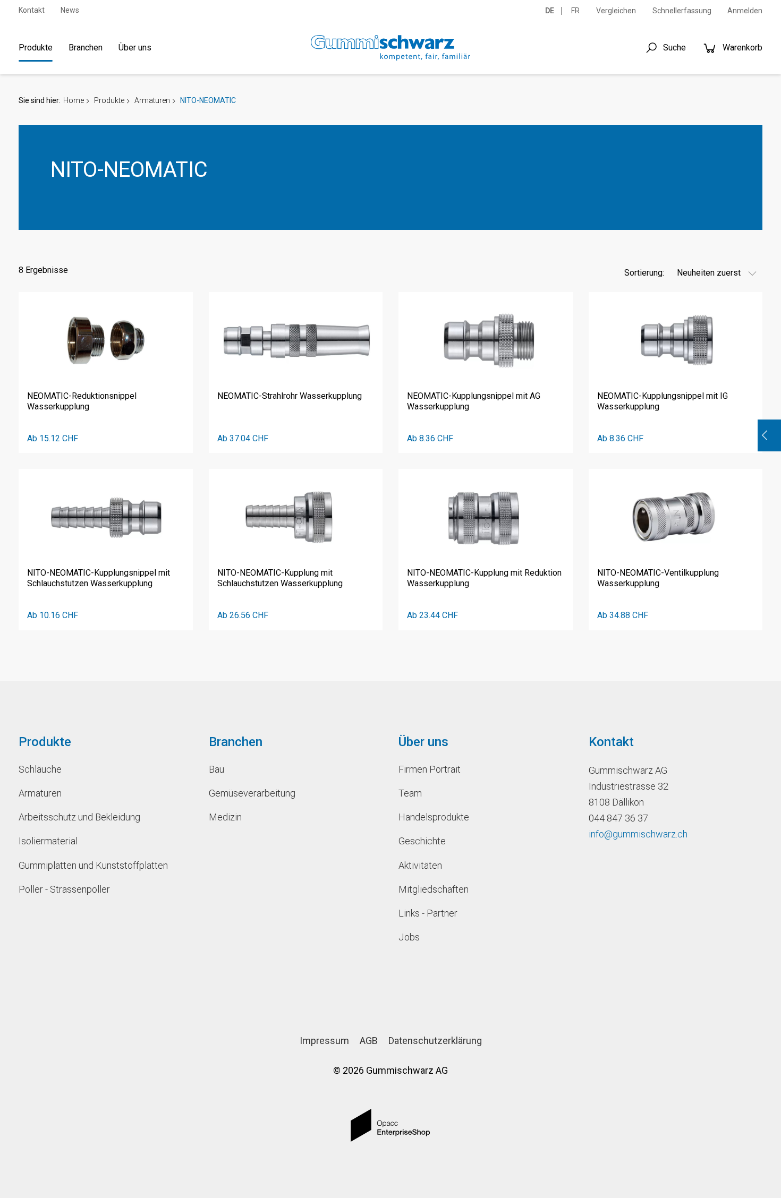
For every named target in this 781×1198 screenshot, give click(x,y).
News (70, 10)
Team (410, 793)
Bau (216, 769)
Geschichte (422, 840)
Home (73, 100)
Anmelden (744, 10)
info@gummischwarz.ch (638, 834)
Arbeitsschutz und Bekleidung (79, 817)
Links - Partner (427, 913)
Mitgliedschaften (433, 889)
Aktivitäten (420, 865)
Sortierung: (644, 273)
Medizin (225, 817)
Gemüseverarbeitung (252, 793)
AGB (369, 1040)
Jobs (409, 937)
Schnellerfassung (681, 10)
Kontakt (32, 10)
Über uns (134, 47)
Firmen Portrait (429, 769)
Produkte (36, 47)
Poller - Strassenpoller (64, 889)
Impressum (324, 1040)
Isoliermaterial (48, 840)
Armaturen (152, 100)
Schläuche (40, 769)
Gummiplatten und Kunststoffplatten (93, 865)
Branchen (86, 47)
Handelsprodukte (433, 817)
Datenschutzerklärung (435, 1040)
